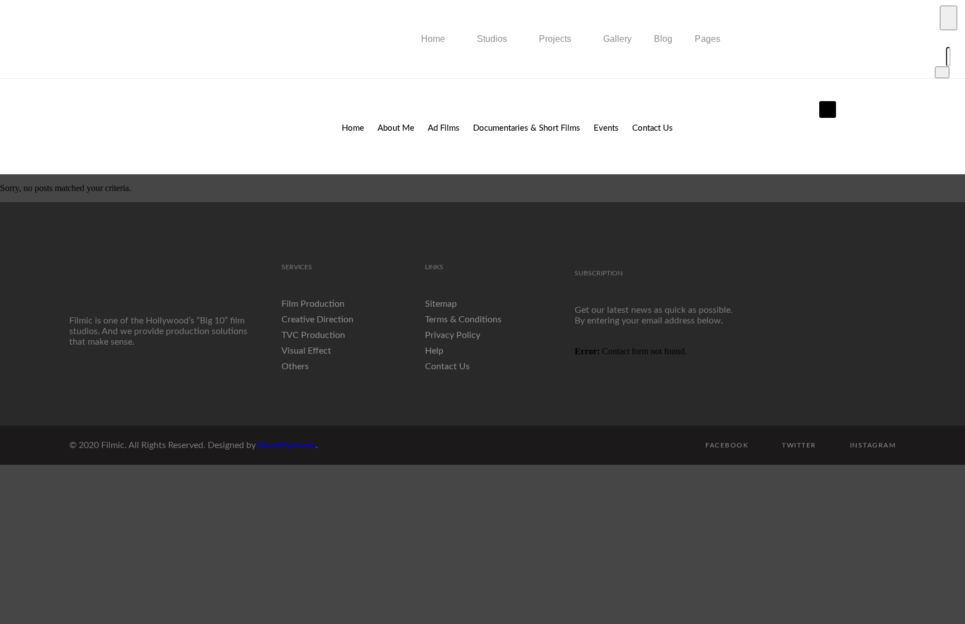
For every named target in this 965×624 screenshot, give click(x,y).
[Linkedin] (827, 109)
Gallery (617, 39)
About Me (396, 128)
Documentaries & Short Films (526, 128)
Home (433, 39)
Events (606, 128)
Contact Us (652, 128)
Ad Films (444, 128)
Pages (707, 39)
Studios (492, 39)
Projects (555, 39)
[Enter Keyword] (948, 18)
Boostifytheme (287, 445)
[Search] (936, 56)
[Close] (942, 72)
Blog (663, 39)
